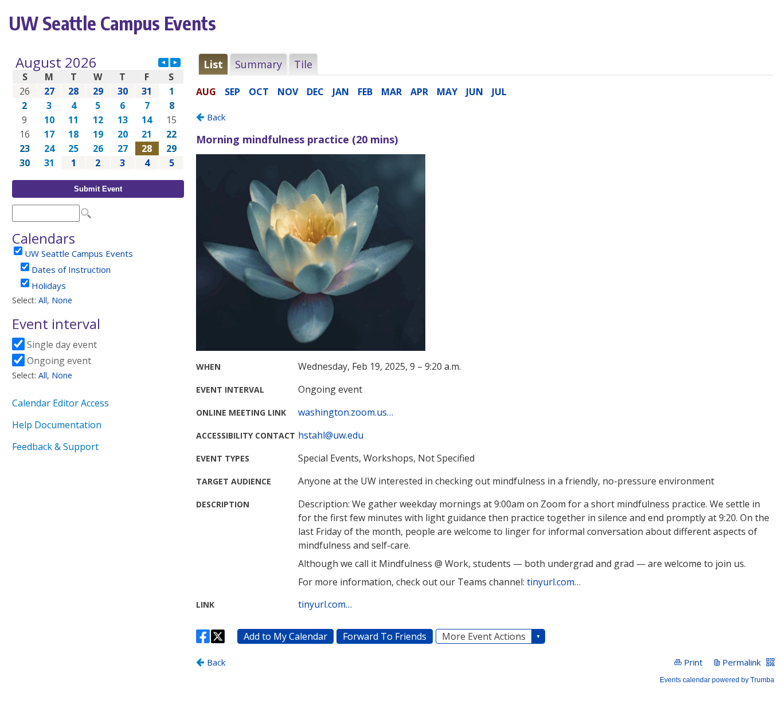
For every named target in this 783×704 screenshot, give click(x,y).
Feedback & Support (55, 446)
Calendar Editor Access (60, 403)
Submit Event (98, 189)
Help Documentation (56, 425)
